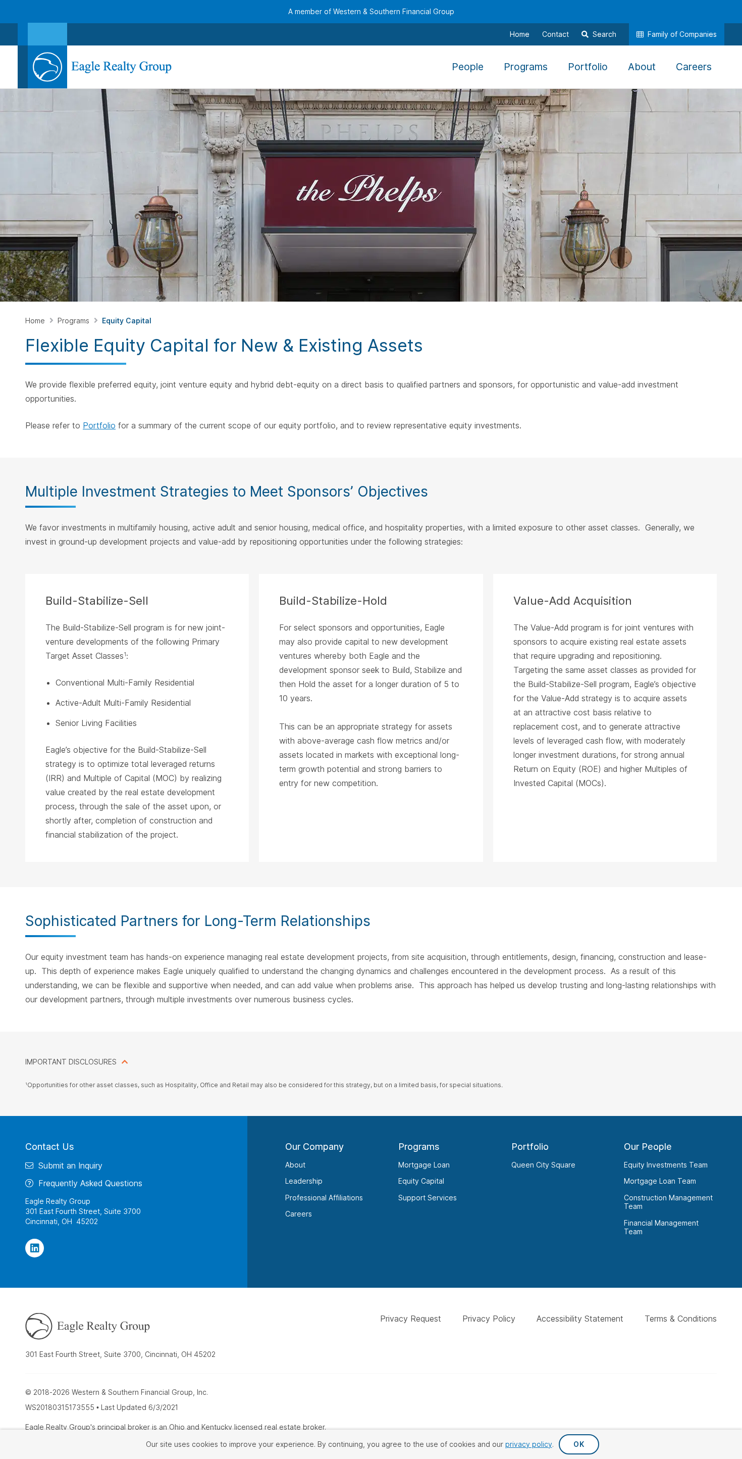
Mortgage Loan (424, 1164)
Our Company (314, 1146)
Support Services (427, 1197)
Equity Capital (421, 1181)
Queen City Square (543, 1164)
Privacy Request (410, 1319)
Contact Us (49, 1146)
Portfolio (99, 425)
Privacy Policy (488, 1319)
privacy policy (528, 1444)
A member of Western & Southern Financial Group (371, 11)
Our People (648, 1146)
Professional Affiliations (324, 1197)
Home (36, 320)
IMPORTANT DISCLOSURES (71, 1061)
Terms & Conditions (681, 1319)
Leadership (304, 1181)
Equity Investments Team (666, 1164)
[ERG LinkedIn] (34, 1248)
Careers (298, 1213)
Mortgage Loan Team (660, 1181)
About (295, 1164)
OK (578, 1444)
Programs (74, 320)
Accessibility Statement (580, 1319)
